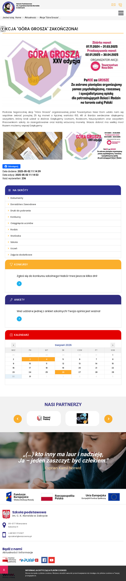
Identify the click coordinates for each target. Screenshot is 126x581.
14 (96, 363)
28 (96, 372)
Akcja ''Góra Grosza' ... (49, 17)
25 (46, 372)
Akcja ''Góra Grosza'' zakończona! (40, 29)
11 (46, 363)
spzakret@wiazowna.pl (114, 5)
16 (13, 368)
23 (13, 372)
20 (80, 368)
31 (30, 376)
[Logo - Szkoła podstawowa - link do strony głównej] (20, 8)
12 (63, 363)
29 (113, 372)
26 (63, 372)
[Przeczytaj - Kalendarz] (68, 335)
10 (30, 363)
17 (30, 368)
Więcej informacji (19, 283)
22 (113, 368)
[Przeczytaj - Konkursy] (68, 265)
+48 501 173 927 (120, 5)
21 (96, 368)
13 (80, 363)
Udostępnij (13, 166)
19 (63, 368)
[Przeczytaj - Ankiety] (68, 300)
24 (30, 372)
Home (18, 17)
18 (46, 368)
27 (80, 372)
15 (113, 363)
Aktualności (29, 17)
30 (13, 376)
